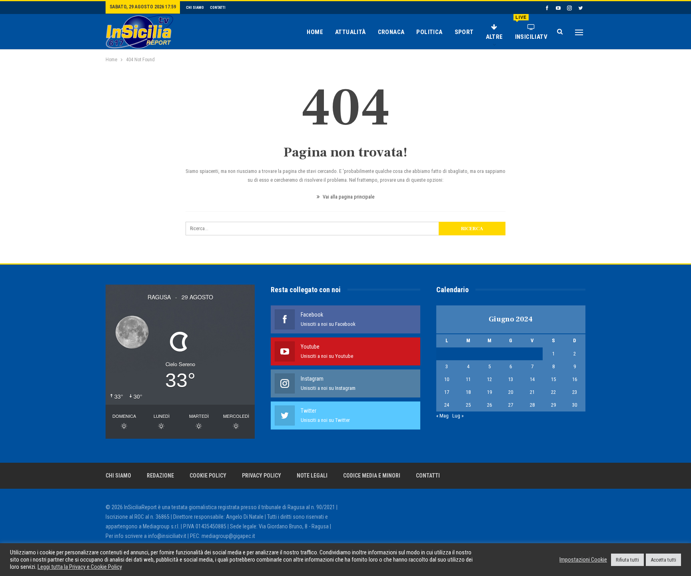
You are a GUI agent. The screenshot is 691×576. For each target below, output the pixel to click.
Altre (494, 36)
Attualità (350, 32)
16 (574, 379)
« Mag (442, 416)
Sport (464, 32)
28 (532, 405)
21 (532, 392)
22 (553, 392)
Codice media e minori (371, 475)
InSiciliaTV (531, 27)
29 (553, 405)
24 (446, 405)
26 (489, 405)
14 (532, 379)
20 (510, 392)
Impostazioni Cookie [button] (583, 559)
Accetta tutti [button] (663, 560)
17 (446, 392)
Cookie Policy (208, 475)
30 (574, 405)
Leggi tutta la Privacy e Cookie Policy (80, 566)
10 (446, 379)
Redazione (160, 475)
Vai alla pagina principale (348, 197)
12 (489, 379)
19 (489, 392)
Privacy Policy (261, 475)
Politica (429, 32)
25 (468, 405)
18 (468, 392)
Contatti (218, 8)
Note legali (312, 475)
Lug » (457, 416)
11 (468, 379)
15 (553, 379)
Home (315, 32)
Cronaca (391, 32)
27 (510, 405)
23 (574, 392)
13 (510, 379)
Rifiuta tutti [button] (627, 560)
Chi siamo (195, 8)
